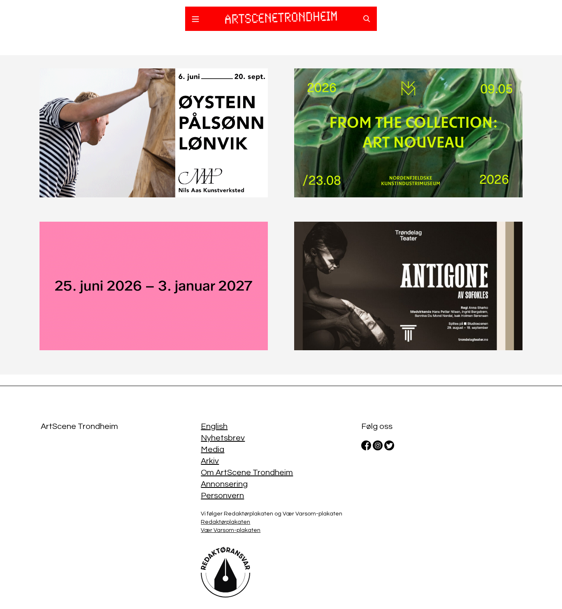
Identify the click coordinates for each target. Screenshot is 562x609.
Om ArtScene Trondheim (247, 472)
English (214, 426)
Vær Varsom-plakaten (230, 530)
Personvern (222, 496)
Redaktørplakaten (225, 522)
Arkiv (210, 461)
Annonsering (224, 484)
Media (212, 449)
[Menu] (195, 20)
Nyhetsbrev (223, 438)
